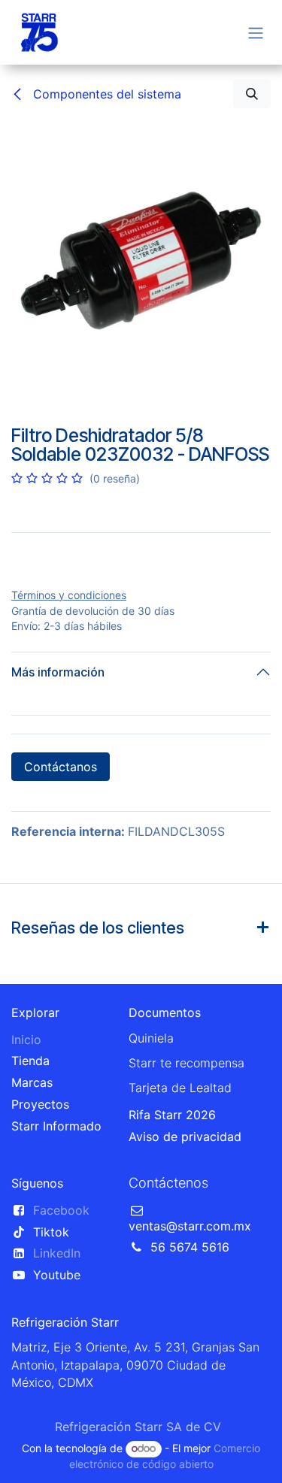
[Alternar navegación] (256, 32)
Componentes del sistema (105, 93)
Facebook (61, 1330)
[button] (252, 94)
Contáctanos (60, 887)
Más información (58, 793)
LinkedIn (56, 1374)
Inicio (26, 1159)
